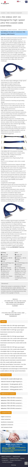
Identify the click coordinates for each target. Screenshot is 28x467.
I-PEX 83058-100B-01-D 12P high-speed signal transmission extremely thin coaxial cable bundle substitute (13, 343)
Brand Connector (6, 456)
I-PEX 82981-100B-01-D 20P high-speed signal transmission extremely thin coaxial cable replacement (12, 332)
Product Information (15, 460)
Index (8, 13)
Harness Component (16, 13)
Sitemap (13, 465)
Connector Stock (13, 458)
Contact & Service (7, 462)
